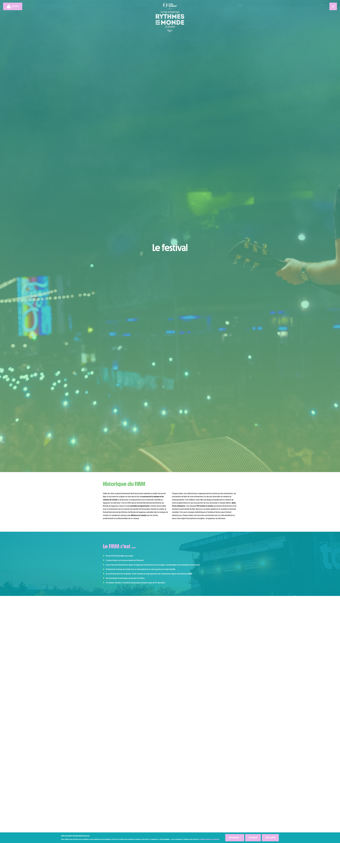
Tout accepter (270, 838)
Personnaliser (235, 838)
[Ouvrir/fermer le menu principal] (333, 6)
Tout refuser (253, 838)
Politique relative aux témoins (209, 839)
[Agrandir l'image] (210, 803)
